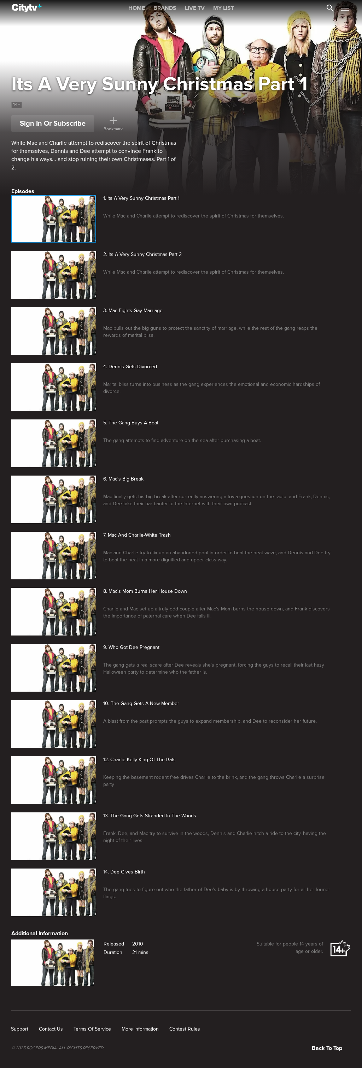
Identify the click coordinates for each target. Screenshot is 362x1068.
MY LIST (223, 8)
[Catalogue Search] (330, 8)
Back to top (327, 1048)
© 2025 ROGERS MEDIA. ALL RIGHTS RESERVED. (57, 1048)
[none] (19, 1029)
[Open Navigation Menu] (345, 8)
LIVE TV (195, 8)
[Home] (26, 8)
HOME (136, 8)
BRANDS (164, 8)
